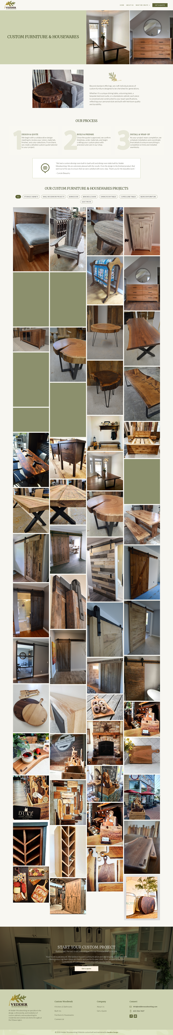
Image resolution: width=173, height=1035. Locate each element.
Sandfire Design (112, 1032)
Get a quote (86, 968)
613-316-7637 (138, 1011)
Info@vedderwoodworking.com (145, 1007)
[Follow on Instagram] (135, 1016)
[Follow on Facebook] (131, 1016)
